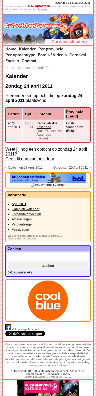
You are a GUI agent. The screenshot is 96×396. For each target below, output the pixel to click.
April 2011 (19, 204)
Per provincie (50, 49)
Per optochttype (20, 55)
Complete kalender (25, 209)
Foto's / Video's (52, 55)
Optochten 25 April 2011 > (72, 167)
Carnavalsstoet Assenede (47, 125)
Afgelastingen (22, 219)
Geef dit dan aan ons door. (30, 159)
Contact (29, 60)
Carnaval (77, 55)
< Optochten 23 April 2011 (24, 167)
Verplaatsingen (23, 224)
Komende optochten (26, 214)
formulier (43, 9)
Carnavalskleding (69, 41)
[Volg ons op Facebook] (8, 329)
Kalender (27, 49)
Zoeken (12, 60)
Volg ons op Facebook (26, 329)
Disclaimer (53, 373)
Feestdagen (20, 229)
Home (10, 49)
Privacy (65, 373)
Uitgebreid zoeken (21, 272)
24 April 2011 (42, 68)
